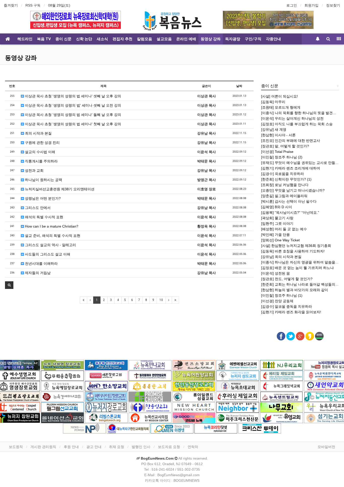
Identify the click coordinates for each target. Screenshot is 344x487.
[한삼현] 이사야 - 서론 (278, 135)
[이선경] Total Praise (277, 152)
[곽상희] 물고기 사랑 (277, 218)
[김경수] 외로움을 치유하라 (282, 174)
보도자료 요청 (169, 447)
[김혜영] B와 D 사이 (276, 207)
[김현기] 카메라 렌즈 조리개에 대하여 (290, 168)
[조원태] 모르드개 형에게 (280, 107)
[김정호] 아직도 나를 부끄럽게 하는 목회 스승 (297, 124)
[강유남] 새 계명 (273, 129)
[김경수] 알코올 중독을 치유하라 (286, 306)
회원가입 (311, 5)
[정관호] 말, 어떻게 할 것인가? (285, 146)
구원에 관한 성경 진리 (42, 143)
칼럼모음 (144, 39)
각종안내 (273, 39)
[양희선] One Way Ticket (280, 240)
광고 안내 (93, 447)
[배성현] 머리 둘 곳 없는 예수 (284, 229)
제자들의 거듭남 (37, 273)
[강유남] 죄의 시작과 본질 (281, 257)
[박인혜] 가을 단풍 (275, 235)
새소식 (102, 39)
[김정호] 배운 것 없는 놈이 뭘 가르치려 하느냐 (297, 268)
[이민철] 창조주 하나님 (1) (281, 295)
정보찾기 (333, 5)
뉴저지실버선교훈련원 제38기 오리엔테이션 (59, 189)
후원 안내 (71, 447)
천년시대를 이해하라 (41, 263)
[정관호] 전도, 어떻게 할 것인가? (287, 279)
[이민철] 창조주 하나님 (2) (281, 157)
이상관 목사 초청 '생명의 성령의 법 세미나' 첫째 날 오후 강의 (72, 124)
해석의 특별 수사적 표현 (43, 217)
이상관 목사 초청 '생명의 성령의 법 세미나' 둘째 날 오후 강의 (72, 115)
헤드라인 (24, 39)
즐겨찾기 (11, 5)
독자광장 (232, 39)
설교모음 (164, 39)
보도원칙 (16, 447)
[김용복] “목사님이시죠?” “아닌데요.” (290, 212)
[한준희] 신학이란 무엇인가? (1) (286, 179)
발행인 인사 (141, 447)
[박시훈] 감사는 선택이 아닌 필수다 (289, 201)
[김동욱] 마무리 (273, 102)
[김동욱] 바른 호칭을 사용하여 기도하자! (293, 251)
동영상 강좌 (211, 39)
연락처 (193, 447)
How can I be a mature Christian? (51, 226)
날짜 (239, 86)
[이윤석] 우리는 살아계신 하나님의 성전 (292, 118)
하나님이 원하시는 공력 (43, 180)
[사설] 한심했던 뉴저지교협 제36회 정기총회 (296, 246)
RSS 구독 (33, 5)
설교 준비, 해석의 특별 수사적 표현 (52, 236)
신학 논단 (84, 39)
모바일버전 (326, 447)
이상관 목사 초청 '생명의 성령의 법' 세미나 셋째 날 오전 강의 (72, 105)
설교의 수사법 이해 (39, 152)
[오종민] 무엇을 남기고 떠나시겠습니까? (293, 190)
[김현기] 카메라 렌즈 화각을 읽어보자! (291, 312)
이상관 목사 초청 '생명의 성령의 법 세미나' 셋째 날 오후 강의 (72, 96)
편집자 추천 (122, 39)
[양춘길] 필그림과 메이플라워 (284, 196)
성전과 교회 (34, 170)
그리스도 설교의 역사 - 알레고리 (50, 245)
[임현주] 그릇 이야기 (277, 224)
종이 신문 (63, 39)
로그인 (291, 5)
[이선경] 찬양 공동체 (277, 301)
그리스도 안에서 (37, 208)
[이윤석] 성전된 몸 (275, 273)
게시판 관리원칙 (43, 447)
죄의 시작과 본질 (38, 133)
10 (161, 300)
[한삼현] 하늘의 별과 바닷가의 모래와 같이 (294, 290)
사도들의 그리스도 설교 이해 (47, 254)
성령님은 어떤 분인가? (42, 198)
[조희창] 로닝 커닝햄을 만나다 (284, 185)
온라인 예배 (186, 39)
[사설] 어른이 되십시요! (279, 96)
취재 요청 (116, 447)
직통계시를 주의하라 (41, 161)
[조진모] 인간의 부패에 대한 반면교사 (290, 141)
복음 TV (44, 39)
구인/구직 (253, 39)
